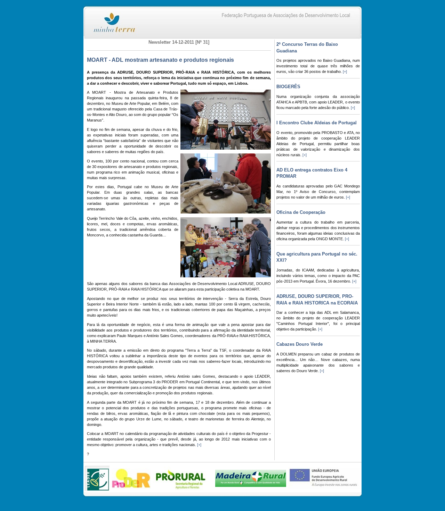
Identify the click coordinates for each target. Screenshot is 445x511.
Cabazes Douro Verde (299, 344)
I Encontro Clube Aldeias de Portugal (316, 122)
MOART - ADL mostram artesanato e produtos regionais (160, 60)
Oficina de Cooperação (300, 212)
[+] (199, 445)
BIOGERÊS (288, 86)
